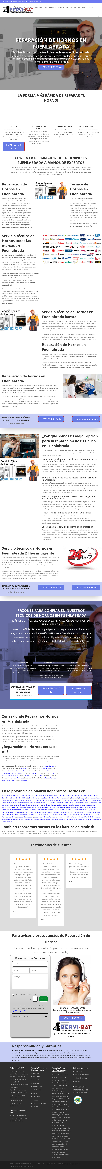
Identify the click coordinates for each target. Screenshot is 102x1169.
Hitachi (64, 1104)
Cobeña (98, 798)
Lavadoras (7, 7)
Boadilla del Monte (22, 798)
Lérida (52, 773)
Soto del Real (24, 814)
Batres (96, 795)
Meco (17, 807)
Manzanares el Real (8, 807)
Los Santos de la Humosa (71, 805)
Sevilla (10, 778)
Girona (49, 771)
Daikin (64, 1088)
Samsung (55, 1141)
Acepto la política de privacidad (25, 994)
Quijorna (93, 810)
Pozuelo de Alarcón (72, 810)
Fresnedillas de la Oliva (10, 803)
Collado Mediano (7, 800)
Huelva (20, 773)
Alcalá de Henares (13, 795)
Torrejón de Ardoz (46, 814)
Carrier (59, 1083)
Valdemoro (29, 817)
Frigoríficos (17, 7)
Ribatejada (5, 812)
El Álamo (84, 800)
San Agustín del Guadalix (31, 812)
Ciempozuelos (91, 798)
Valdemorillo (21, 817)
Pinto (63, 810)
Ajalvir (4, 795)
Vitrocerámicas (50, 7)
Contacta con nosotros (86, 418)
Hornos (73, 7)
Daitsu (54, 1091)
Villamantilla (29, 819)
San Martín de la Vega (65, 812)
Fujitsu (65, 1096)
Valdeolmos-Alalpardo (41, 817)
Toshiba (54, 1149)
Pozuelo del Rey (84, 810)
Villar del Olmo (86, 819)
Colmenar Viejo (30, 800)
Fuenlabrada (34, 803)
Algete (48, 795)
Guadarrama (93, 803)
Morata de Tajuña (64, 807)
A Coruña (48, 766)
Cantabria (15, 771)
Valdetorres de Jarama (56, 817)
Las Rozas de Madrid (34, 805)
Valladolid (5, 780)
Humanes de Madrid (20, 805)
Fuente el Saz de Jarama (47, 803)
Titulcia (37, 814)
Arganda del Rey (77, 795)
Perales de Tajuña (55, 810)
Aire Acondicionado (10, 12)
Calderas (23, 12)
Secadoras (38, 7)
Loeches (51, 805)
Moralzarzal (54, 807)
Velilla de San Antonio (92, 817)
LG (64, 1117)
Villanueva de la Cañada (42, 819)
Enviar (43, 999)
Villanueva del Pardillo (73, 819)
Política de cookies (81, 1078)
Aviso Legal (78, 1071)
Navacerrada (81, 807)
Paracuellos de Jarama (29, 810)
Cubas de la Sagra (61, 800)
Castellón (23, 771)
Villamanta (20, 819)
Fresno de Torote (23, 803)
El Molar (98, 800)
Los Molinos (58, 805)
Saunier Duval (65, 1139)
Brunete (32, 798)
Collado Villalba (19, 800)
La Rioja (34, 773)
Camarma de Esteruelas (43, 798)
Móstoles (74, 807)
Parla (39, 810)
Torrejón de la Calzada (60, 814)
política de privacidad (20, 1011)
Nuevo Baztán (16, 810)
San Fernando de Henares (49, 812)
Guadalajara (6, 773)
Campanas (81, 7)
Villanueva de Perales (58, 819)
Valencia (53, 778)
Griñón (71, 803)
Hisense (59, 1104)
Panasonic (55, 1133)
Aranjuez (69, 795)
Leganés (45, 805)
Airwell (60, 1075)
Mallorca (16, 775)
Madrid (4, 775)
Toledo (47, 778)
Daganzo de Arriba (74, 800)
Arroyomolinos (89, 795)
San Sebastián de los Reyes (83, 812)
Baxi (65, 1077)
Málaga (10, 775)
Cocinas (90, 7)
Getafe (66, 803)
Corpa (47, 800)
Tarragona (20, 778)
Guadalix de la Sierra (81, 803)
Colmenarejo (40, 800)
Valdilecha (68, 817)
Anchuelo (62, 795)
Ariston (60, 1077)
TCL (58, 1144)
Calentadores (63, 7)
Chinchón (82, 798)
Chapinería (74, 798)
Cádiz (10, 771)
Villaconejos (6, 819)
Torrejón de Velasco (75, 814)
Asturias (23, 768)
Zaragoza (24, 780)
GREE (61, 1099)
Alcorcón (31, 795)
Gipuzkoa (14, 773)
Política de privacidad (82, 1075)
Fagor (68, 1093)
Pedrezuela (45, 810)
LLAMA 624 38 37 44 (51, 67)
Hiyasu (54, 1107)
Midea (65, 1120)
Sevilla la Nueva (13, 814)
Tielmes (31, 814)
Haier (54, 1104)
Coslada (52, 800)
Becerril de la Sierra (8, 798)
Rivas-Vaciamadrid (16, 812)
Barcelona (46, 768)
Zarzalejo (9, 822)
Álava (53, 766)
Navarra (27, 775)
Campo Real (56, 798)
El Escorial (91, 800)
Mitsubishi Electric (58, 1123)
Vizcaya (11, 780)
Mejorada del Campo (27, 807)
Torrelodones (87, 814)
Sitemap (77, 1081)
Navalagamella (91, 807)
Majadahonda (90, 805)
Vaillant (65, 1149)
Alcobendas (23, 795)
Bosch (67, 1080)
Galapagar (59, 803)
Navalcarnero (6, 810)
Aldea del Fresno (40, 795)
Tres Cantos (12, 817)
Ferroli (60, 1096)
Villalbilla (14, 819)
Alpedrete (54, 795)
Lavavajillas (28, 7)
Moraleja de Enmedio (42, 807)
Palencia (40, 775)
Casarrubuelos (65, 798)
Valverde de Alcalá (79, 817)
